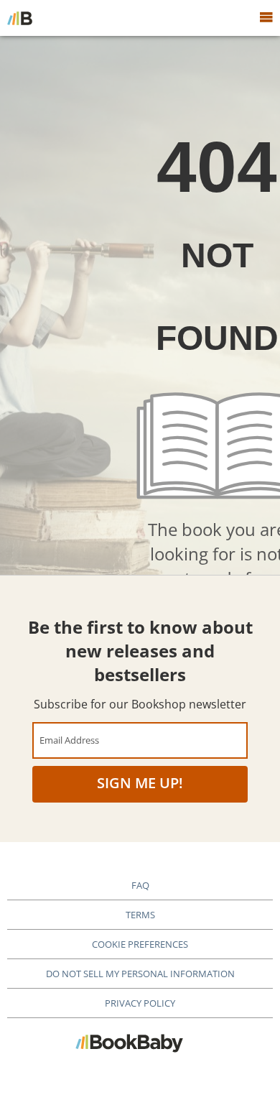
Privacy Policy (140, 1003)
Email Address (69, 740)
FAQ (140, 885)
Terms (140, 914)
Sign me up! (140, 783)
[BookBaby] (19, 18)
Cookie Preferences (140, 944)
